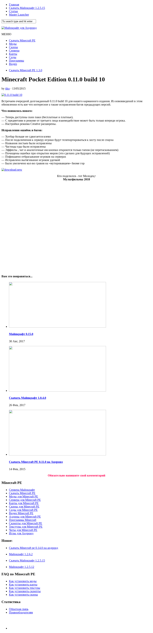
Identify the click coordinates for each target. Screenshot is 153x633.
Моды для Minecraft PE (23, 496)
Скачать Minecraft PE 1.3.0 (25, 70)
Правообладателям (21, 612)
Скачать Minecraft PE (22, 40)
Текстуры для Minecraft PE (26, 526)
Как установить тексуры (24, 587)
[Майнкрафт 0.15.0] (57, 326)
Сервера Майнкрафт (22, 489)
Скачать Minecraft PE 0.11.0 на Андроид (36, 461)
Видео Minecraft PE (21, 513)
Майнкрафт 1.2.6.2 (21, 554)
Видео (13, 64)
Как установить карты (23, 584)
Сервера (14, 50)
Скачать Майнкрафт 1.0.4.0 (27, 397)
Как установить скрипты (25, 591)
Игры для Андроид (21, 533)
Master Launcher (19, 14)
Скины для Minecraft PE (24, 506)
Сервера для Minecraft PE (25, 499)
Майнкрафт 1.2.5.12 (21, 566)
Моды (13, 43)
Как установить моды (23, 581)
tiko (7, 88)
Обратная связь (18, 609)
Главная (14, 4)
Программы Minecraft (22, 520)
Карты (13, 53)
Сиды (12, 57)
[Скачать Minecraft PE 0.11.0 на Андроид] (57, 454)
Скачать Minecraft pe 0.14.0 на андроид (33, 547)
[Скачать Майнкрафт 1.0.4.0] (57, 390)
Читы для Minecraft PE (23, 530)
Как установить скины (23, 594)
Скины (13, 47)
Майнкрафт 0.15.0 (21, 334)
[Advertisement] (76, 226)
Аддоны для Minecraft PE (25, 516)
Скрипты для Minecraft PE (25, 523)
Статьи (13, 11)
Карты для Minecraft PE (24, 503)
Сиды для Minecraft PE (23, 509)
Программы (16, 60)
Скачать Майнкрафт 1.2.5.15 (27, 7)
